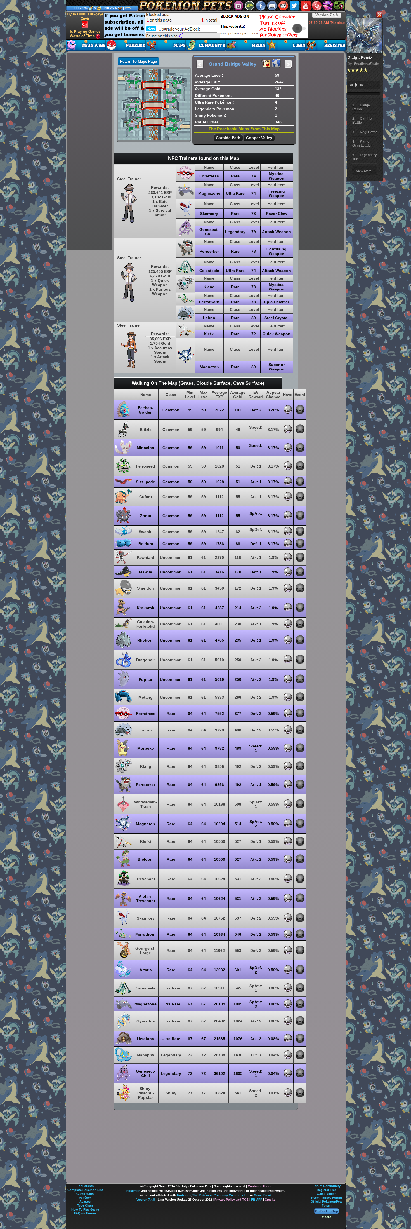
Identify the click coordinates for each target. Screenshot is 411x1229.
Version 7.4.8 (326, 15)
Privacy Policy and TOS (231, 1199)
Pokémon (133, 1190)
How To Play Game (85, 1209)
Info (128, 8)
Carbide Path (228, 137)
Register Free (326, 1190)
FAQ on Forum (85, 1213)
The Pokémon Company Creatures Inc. (220, 1195)
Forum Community (327, 1186)
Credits (270, 1199)
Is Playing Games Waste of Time (85, 33)
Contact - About (259, 1186)
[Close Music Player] (379, 15)
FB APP (256, 1199)
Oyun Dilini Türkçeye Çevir (85, 16)
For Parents (85, 1186)
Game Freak (262, 1195)
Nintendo (184, 1195)
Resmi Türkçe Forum (326, 1197)
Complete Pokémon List (85, 1190)
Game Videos (326, 1193)
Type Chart (85, 1205)
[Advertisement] (206, 25)
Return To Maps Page (138, 61)
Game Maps (85, 1193)
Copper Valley (259, 137)
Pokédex (85, 1197)
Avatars (85, 1201)
